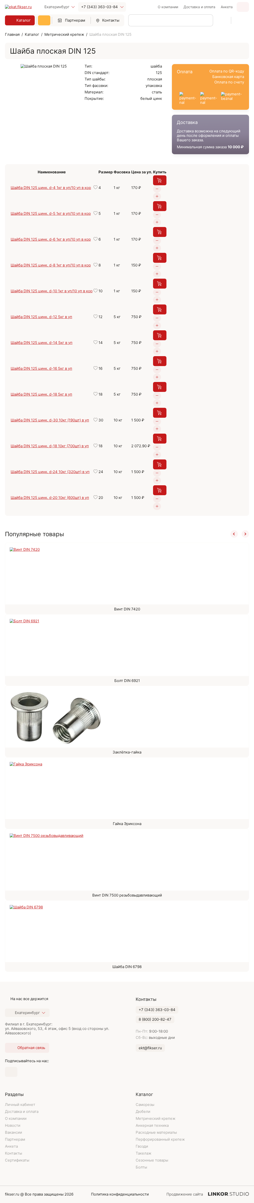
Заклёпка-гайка (127, 752)
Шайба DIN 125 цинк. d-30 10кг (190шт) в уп (50, 420)
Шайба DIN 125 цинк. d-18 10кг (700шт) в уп (50, 446)
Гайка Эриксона (127, 823)
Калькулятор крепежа (44, 20)
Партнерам (75, 20)
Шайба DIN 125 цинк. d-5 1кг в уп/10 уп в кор (51, 213)
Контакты (110, 20)
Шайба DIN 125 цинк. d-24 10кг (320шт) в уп (50, 471)
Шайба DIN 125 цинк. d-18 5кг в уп (41, 394)
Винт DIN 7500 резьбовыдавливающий (127, 895)
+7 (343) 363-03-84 (99, 6)
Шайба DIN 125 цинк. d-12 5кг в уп (41, 316)
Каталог (23, 20)
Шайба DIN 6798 (127, 966)
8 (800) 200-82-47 (155, 1019)
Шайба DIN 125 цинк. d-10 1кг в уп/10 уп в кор (52, 291)
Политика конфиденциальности (120, 1194)
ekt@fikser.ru (150, 1048)
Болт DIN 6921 (127, 680)
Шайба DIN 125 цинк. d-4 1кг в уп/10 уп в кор (51, 187)
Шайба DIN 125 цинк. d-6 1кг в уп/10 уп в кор (51, 239)
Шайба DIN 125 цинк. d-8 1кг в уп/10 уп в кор (51, 265)
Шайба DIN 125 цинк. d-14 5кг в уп (41, 342)
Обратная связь (243, 7)
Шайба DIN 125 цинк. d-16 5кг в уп (41, 368)
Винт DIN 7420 (127, 609)
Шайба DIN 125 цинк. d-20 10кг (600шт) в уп (50, 497)
